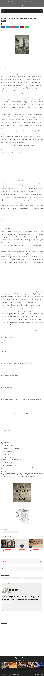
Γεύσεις (30, 668)
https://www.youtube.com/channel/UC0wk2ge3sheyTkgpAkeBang (11, 578)
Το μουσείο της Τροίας (7, 550)
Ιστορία (13, 668)
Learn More (20, 5)
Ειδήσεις (39, 668)
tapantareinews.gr (40, 674)
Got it (25, 5)
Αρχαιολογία (5, 668)
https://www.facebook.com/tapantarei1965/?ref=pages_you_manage (33, 578)
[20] (12, 264)
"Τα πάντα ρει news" (12, 674)
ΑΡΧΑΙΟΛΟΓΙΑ (6, 529)
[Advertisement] (24, 65)
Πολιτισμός (22, 668)
